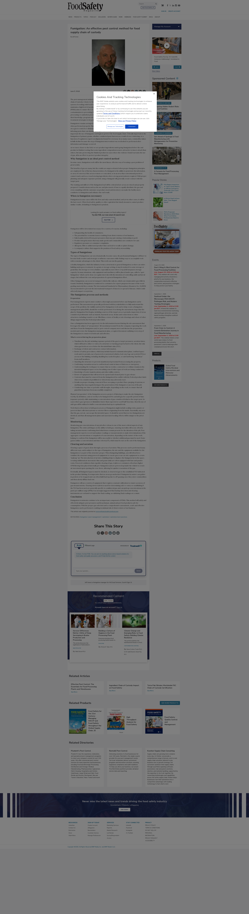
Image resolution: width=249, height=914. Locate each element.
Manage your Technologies (115, 126)
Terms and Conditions (111, 113)
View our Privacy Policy (127, 121)
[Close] (154, 94)
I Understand (131, 126)
